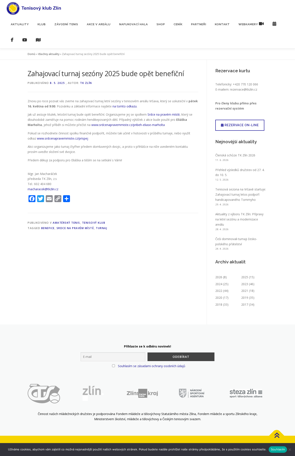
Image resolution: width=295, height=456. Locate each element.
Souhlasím (278, 449)
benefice (48, 228)
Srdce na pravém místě (164, 114)
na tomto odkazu (125, 106)
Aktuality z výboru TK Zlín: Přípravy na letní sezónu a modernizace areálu (239, 219)
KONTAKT (222, 24)
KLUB (42, 24)
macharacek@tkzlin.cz (43, 189)
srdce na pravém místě (75, 228)
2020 (218, 298)
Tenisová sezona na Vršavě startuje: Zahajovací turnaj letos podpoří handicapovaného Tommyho (240, 194)
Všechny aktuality (48, 54)
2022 (218, 291)
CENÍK (178, 24)
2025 (244, 277)
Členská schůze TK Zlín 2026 (235, 155)
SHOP (161, 24)
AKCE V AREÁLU (99, 24)
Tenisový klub (93, 223)
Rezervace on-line (241, 125)
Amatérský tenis (66, 223)
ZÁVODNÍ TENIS (66, 24)
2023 (244, 284)
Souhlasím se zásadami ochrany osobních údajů (151, 366)
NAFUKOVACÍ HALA (133, 24)
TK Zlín (86, 83)
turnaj (101, 228)
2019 (244, 298)
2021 (244, 291)
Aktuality (20, 24)
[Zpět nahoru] (276, 435)
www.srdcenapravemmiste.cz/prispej (62, 138)
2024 (218, 284)
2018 (218, 304)
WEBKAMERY (248, 24)
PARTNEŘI (198, 24)
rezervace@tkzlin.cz (243, 89)
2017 (244, 304)
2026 (218, 277)
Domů (31, 54)
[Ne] (289, 449)
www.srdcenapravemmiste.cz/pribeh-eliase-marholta (128, 125)
